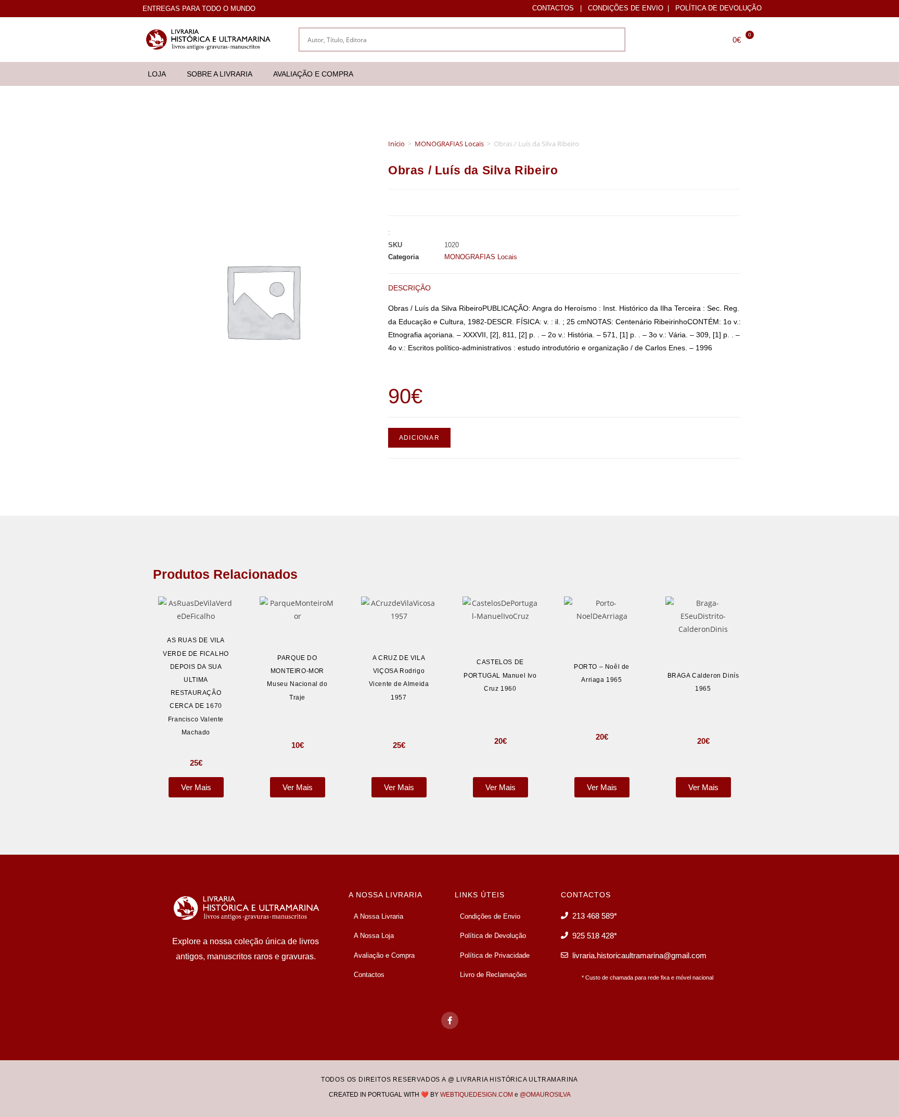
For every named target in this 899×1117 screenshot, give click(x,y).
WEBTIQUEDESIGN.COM (476, 1094)
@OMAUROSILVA (545, 1094)
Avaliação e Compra (313, 74)
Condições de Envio (625, 8)
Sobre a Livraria (219, 74)
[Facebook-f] (449, 1020)
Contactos (553, 8)
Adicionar (419, 437)
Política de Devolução (718, 8)
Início (396, 143)
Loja (157, 74)
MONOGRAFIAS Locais (449, 143)
